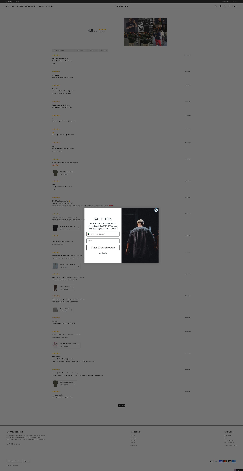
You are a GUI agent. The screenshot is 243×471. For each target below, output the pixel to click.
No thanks (103, 253)
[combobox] (90, 234)
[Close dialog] (156, 210)
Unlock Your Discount (103, 247)
